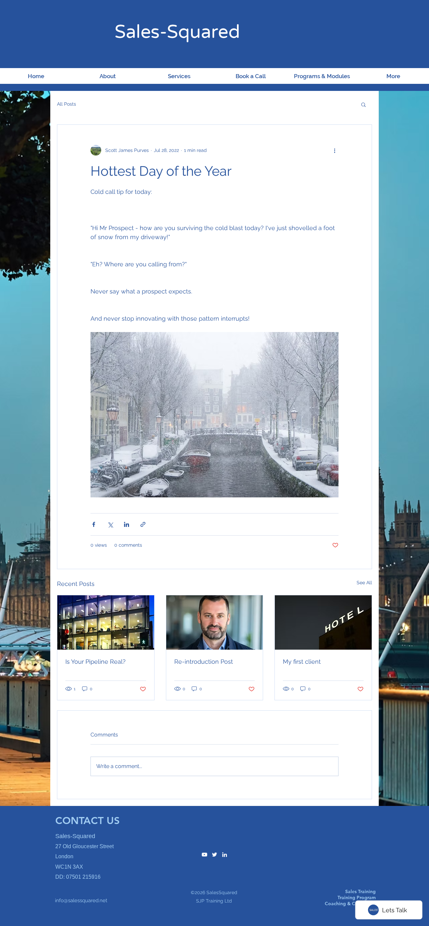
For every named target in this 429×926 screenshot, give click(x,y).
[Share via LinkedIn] (126, 524)
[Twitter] (214, 854)
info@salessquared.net (81, 900)
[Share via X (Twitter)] (110, 524)
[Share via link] (143, 524)
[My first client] (323, 622)
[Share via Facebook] (93, 524)
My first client (302, 661)
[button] (363, 104)
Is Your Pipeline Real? (95, 661)
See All (364, 582)
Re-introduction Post (203, 661)
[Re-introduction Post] (214, 622)
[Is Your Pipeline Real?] (105, 622)
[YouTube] (204, 854)
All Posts (66, 104)
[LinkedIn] (224, 854)
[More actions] (334, 150)
